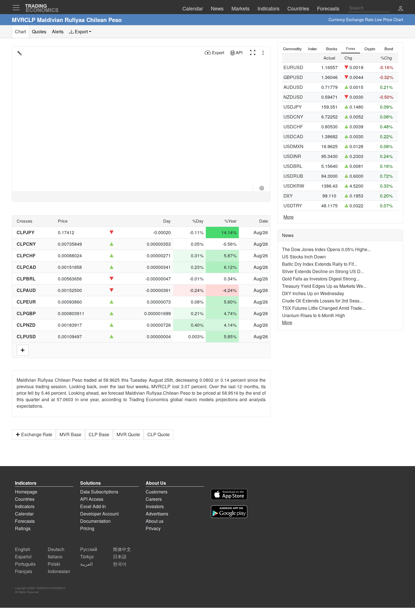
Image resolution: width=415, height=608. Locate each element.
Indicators (24, 506)
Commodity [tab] (292, 48)
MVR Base (70, 434)
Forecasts (25, 521)
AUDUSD (293, 87)
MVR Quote (128, 434)
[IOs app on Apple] (229, 495)
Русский (88, 549)
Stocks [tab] (331, 48)
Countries (24, 499)
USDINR (292, 156)
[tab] (80, 31)
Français (23, 571)
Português (25, 564)
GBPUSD (293, 77)
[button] (400, 9)
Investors (155, 506)
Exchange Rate (36, 434)
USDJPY (292, 107)
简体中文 (122, 549)
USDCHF (293, 126)
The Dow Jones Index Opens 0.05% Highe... (326, 249)
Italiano (55, 556)
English (22, 549)
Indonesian (59, 571)
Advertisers (157, 513)
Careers (154, 499)
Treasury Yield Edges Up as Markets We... (324, 286)
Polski (54, 564)
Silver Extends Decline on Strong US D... (323, 271)
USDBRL (292, 166)
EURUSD (293, 67)
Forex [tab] (350, 48)
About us (154, 521)
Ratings (22, 528)
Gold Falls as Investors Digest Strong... (320, 278)
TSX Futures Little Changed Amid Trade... (323, 308)
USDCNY (293, 116)
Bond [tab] (389, 48)
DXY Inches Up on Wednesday (313, 293)
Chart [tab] (20, 31)
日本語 (119, 556)
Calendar (24, 513)
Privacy (153, 528)
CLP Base (99, 434)
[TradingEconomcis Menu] (18, 7)
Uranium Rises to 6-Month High (313, 315)
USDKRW (293, 186)
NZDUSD (293, 97)
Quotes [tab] (39, 31)
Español (23, 556)
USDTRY (292, 205)
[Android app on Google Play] (229, 512)
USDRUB (293, 176)
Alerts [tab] (58, 31)
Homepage (26, 491)
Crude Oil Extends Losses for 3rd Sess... (322, 300)
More (288, 217)
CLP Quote (158, 434)
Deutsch (56, 549)
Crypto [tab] (369, 48)
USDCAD (293, 136)
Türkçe (87, 556)
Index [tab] (312, 48)
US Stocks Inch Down (304, 256)
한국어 (119, 564)
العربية (86, 564)
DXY (288, 195)
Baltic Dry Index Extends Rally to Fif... (319, 264)
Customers (156, 491)
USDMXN (293, 146)
